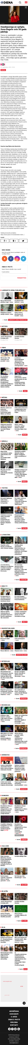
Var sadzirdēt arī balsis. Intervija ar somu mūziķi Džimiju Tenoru (21, 692)
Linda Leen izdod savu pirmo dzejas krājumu (7, 783)
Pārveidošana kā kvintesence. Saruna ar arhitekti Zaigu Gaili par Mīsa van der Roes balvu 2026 (7, 675)
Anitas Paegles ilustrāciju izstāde (6, 915)
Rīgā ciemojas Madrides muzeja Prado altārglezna (6, 861)
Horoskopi (14, 1014)
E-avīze (14, 1017)
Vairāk (5, 320)
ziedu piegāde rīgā (7, 981)
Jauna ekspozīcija (6, 337)
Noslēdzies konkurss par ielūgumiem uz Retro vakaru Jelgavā (21, 809)
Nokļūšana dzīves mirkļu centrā (7, 313)
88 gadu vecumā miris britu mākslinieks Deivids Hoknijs (7, 472)
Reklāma (14, 1022)
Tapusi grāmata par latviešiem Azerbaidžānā (21, 783)
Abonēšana (14, 1011)
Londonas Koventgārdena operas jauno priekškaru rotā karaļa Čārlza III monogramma (21, 361)
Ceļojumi (5, 846)
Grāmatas (5, 755)
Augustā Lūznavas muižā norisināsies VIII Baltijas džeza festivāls (6, 427)
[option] (14, 15)
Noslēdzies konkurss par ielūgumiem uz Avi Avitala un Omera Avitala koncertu (6, 809)
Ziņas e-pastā (14, 1019)
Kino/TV (4, 586)
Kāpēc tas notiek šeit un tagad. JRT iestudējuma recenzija (21, 719)
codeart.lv (16, 1040)
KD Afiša (5, 891)
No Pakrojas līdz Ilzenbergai (20, 876)
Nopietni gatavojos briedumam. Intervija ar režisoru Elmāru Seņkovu (7, 692)
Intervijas (6, 661)
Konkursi (5, 795)
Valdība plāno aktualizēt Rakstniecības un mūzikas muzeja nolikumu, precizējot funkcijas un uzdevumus (21, 549)
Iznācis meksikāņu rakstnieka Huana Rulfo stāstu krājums (7, 767)
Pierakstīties (21, 278)
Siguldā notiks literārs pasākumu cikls (7, 546)
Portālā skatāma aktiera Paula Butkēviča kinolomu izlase (6, 599)
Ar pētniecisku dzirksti (19, 301)
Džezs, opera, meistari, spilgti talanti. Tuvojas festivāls (21, 427)
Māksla (5, 441)
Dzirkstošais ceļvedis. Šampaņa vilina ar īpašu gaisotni (6, 878)
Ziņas (4, 347)
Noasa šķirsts (7, 650)
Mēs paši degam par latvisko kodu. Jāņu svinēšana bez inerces (21, 940)
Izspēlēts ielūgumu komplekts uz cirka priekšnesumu (6, 827)
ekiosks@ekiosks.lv (14, 1042)
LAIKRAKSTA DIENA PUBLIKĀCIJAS (13, 290)
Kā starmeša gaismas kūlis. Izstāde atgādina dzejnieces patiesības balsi (21, 570)
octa (21, 986)
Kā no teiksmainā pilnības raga (7, 301)
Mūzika (3, 70)
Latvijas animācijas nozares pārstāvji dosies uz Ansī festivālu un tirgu (21, 614)
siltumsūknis (19, 996)
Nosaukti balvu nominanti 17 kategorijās (6, 500)
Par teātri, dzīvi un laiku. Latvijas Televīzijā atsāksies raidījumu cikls (21, 501)
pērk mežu (13, 982)
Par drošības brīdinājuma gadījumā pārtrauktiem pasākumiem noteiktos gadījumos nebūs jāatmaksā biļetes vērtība (7, 381)
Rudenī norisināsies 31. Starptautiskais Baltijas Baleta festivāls (7, 940)
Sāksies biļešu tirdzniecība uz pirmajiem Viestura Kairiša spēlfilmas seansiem (6, 614)
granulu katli (7, 995)
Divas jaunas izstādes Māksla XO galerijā (21, 915)
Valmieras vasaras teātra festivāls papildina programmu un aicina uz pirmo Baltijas (6, 519)
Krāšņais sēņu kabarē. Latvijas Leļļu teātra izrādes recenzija (6, 718)
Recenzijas (6, 705)
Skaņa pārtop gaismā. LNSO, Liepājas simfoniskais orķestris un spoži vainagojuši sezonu (21, 739)
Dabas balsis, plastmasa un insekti (19, 314)
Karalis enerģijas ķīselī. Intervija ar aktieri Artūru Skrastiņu (20, 674)
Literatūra (6, 535)
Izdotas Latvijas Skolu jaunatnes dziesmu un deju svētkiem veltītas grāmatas (20, 768)
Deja (3, 927)
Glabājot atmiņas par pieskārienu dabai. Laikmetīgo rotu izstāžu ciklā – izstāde (21, 473)
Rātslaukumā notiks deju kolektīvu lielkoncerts (7, 956)
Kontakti (14, 1025)
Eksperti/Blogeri (8, 628)
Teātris (5, 488)
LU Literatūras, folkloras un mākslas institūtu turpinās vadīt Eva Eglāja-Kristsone (7, 568)
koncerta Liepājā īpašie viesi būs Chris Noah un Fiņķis (21, 410)
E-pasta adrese (5, 272)
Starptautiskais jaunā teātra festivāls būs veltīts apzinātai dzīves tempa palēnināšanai (21, 518)
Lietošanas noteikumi (14, 1037)
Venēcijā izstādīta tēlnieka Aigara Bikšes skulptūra (20, 454)
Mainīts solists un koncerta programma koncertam (6, 411)
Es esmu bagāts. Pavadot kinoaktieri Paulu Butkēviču (21, 598)
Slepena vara (21, 650)
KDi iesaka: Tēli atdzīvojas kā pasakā (5, 359)
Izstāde (21, 856)
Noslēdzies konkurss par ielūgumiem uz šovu (21, 828)
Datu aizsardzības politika (14, 1039)
